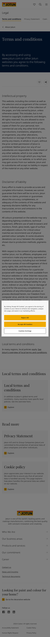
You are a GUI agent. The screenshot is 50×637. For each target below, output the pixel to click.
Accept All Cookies (25, 324)
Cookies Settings (25, 331)
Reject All (25, 318)
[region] (25, 318)
